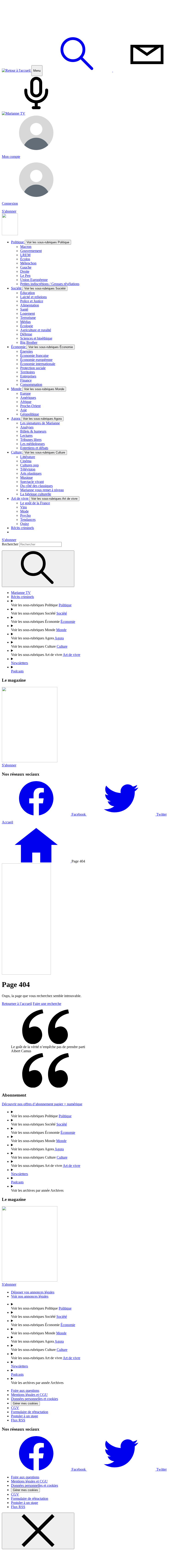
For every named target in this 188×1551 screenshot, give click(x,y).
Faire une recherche (47, 1004)
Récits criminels (22, 528)
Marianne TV (21, 593)
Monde (37, 389)
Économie (42, 347)
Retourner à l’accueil (17, 1004)
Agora (36, 418)
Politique (40, 242)
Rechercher (10, 544)
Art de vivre (44, 498)
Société (38, 288)
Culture (38, 452)
